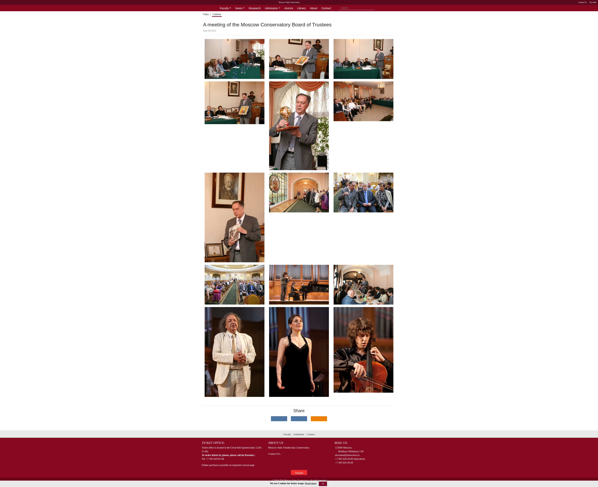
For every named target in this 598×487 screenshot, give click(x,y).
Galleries (216, 14)
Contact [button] (326, 8)
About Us (275, 442)
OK (323, 484)
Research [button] (255, 8)
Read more (311, 483)
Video (206, 14)
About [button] (313, 8)
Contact (310, 434)
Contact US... (275, 454)
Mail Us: (341, 442)
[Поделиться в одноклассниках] (319, 418)
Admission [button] (271, 8)
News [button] (238, 8)
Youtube (299, 473)
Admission (299, 434)
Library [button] (301, 8)
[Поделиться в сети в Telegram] (299, 418)
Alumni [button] (288, 8)
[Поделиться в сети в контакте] (279, 418)
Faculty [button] (224, 8)
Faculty (287, 434)
